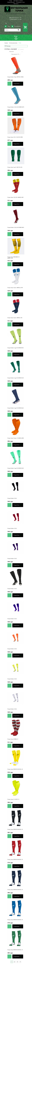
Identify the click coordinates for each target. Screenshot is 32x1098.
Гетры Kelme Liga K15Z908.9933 (15, 347)
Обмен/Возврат (11, 2)
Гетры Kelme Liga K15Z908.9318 (15, 377)
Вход (9, 26)
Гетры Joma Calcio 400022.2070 (15, 287)
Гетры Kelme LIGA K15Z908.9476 (15, 107)
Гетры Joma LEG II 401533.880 (15, 137)
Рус (8, 23)
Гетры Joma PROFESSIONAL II (15, 769)
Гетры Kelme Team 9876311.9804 (15, 77)
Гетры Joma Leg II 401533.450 (14, 167)
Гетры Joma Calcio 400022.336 (14, 317)
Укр (6, 23)
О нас (10, 0)
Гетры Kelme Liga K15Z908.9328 (15, 468)
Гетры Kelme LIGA (12, 498)
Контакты (16, 3)
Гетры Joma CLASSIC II (13, 799)
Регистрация (17, 26)
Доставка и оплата (18, 0)
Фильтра (8, 46)
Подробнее (16, 83)
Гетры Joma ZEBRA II (12, 739)
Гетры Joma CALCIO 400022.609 (15, 197)
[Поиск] (19, 30)
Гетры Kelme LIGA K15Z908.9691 (15, 227)
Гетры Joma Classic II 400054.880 (15, 438)
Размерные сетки (20, 2)
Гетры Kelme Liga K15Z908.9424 (15, 408)
